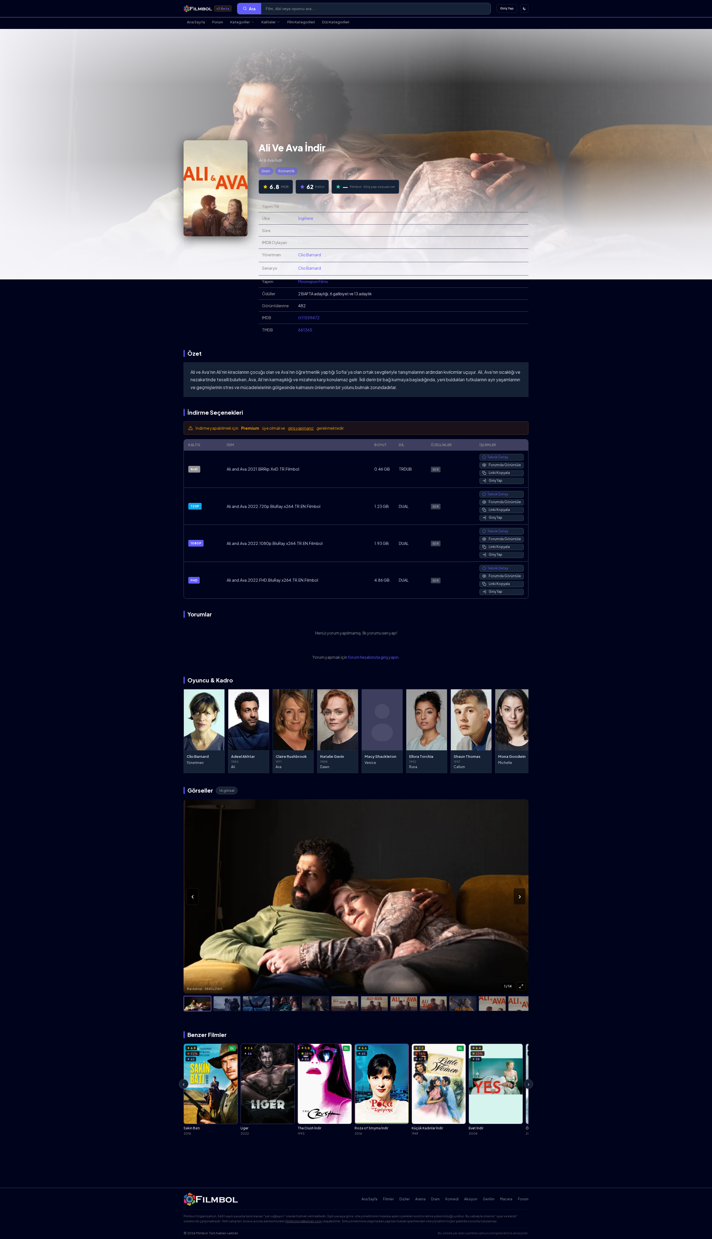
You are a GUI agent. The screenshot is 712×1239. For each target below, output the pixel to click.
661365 (305, 329)
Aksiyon (470, 1199)
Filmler (388, 1199)
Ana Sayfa (196, 22)
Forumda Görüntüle (505, 465)
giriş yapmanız (301, 428)
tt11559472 (309, 317)
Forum (217, 22)
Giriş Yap (507, 8)
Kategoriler (240, 22)
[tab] (197, 1003)
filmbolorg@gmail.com (303, 1221)
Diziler (404, 1199)
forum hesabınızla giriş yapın (373, 657)
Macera (506, 1199)
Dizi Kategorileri (335, 22)
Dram (266, 171)
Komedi (452, 1199)
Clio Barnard (309, 254)
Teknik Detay (497, 457)
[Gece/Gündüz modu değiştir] (524, 8)
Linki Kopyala (499, 473)
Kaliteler (268, 22)
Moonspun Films (313, 281)
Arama (420, 1199)
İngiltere (305, 218)
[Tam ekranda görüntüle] (521, 986)
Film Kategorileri (301, 22)
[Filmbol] (211, 1199)
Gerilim (489, 1199)
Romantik (286, 171)
